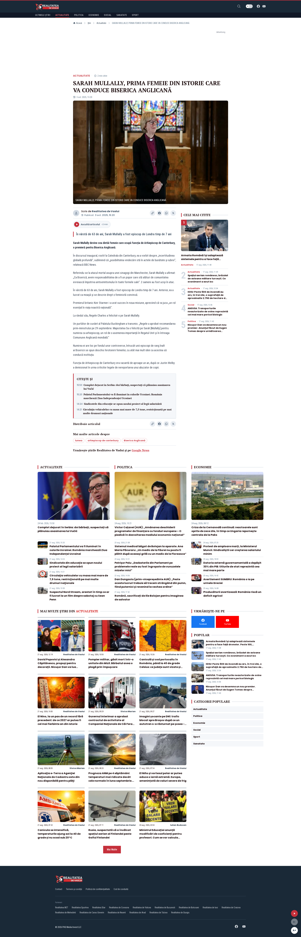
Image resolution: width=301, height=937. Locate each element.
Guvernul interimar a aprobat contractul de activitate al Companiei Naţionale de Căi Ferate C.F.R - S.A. (111, 722)
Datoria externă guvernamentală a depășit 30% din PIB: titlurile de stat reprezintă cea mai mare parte (232, 566)
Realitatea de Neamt (117, 912)
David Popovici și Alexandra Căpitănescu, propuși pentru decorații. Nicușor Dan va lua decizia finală (57, 665)
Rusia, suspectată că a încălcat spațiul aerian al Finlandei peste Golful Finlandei (109, 833)
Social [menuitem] (107, 15)
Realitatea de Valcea (142, 907)
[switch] (249, 6)
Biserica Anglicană (134, 440)
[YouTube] (264, 6)
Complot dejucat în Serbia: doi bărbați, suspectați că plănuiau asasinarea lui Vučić (127, 386)
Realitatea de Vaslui (105, 211)
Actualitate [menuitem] (62, 15)
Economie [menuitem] (94, 15)
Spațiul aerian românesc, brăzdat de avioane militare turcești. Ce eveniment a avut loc (208, 278)
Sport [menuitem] (135, 15)
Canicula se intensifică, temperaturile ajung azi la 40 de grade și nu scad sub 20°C (59, 833)
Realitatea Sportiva (80, 907)
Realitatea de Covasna (119, 907)
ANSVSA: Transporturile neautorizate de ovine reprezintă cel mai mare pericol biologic (208, 311)
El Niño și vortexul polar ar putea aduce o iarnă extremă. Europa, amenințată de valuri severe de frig (162, 777)
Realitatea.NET (61, 907)
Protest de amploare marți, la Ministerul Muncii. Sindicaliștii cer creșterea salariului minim (232, 550)
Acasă (79, 23)
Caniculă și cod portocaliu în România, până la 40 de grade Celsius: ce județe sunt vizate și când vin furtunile (160, 665)
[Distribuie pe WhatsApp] (166, 213)
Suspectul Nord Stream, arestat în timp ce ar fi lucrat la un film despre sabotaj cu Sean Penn (79, 595)
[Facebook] (258, 6)
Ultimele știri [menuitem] (42, 15)
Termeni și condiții (74, 889)
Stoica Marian (128, 711)
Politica (192, 321)
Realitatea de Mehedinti (65, 912)
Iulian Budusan (178, 825)
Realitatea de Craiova (231, 907)
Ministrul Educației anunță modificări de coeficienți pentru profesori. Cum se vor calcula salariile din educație (160, 835)
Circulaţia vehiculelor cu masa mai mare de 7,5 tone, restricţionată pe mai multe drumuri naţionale (127, 411)
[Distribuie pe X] (173, 213)
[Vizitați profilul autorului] (76, 213)
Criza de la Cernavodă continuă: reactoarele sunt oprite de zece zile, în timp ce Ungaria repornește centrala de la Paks (224, 531)
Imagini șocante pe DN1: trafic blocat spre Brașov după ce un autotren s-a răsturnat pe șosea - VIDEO (162, 722)
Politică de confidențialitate (98, 889)
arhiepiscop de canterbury (103, 440)
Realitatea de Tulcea (158, 912)
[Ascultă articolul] (294, 913)
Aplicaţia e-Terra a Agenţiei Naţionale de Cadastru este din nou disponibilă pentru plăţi (59, 777)
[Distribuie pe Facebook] (159, 213)
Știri (89, 23)
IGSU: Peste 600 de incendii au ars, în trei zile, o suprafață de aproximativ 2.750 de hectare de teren (207, 296)
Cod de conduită (121, 889)
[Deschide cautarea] (239, 6)
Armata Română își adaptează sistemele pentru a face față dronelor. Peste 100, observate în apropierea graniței (202, 261)
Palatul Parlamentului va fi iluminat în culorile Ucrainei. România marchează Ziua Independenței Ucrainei (123, 396)
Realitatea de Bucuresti (165, 907)
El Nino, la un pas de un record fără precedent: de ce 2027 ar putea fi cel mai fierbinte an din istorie (60, 720)
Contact (58, 889)
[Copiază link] (152, 213)
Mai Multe (112, 849)
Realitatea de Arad (137, 912)
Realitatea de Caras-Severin (92, 912)
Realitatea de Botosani (189, 907)
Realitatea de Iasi (210, 907)
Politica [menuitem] (79, 15)
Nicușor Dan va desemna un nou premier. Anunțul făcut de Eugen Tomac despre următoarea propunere (207, 329)
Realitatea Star (98, 907)
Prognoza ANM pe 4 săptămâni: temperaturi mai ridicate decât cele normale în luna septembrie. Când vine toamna (110, 778)
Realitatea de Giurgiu (180, 912)
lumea (78, 440)
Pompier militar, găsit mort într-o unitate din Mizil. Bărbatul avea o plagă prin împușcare (111, 663)
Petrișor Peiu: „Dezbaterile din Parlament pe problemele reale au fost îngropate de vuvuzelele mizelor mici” (147, 566)
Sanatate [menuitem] (121, 15)
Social (191, 305)
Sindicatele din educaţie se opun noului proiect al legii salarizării (123, 403)
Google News (140, 450)
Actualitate (101, 23)
